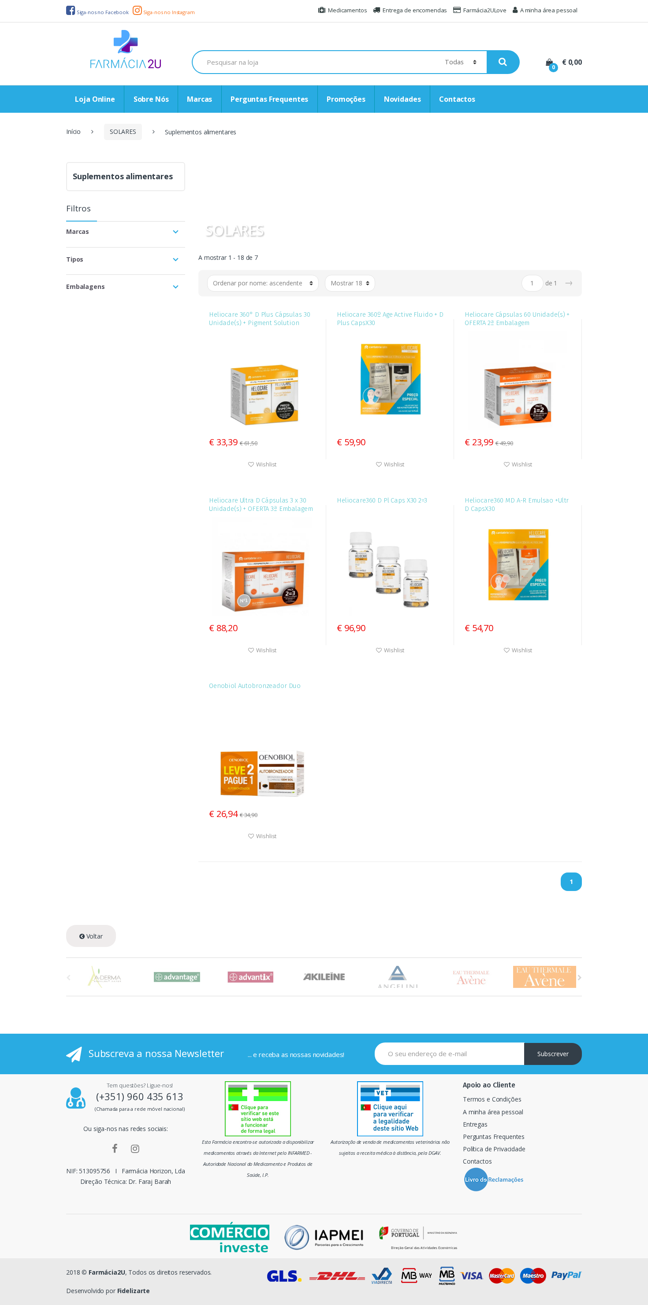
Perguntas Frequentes (269, 99)
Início (73, 131)
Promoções (346, 99)
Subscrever (553, 1054)
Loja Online (95, 99)
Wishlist (266, 464)
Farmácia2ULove (484, 10)
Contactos (457, 99)
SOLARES (123, 131)
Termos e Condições (492, 1099)
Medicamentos (347, 10)
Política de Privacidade (494, 1149)
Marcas (199, 99)
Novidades (402, 99)
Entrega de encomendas (415, 10)
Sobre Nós (151, 99)
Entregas (475, 1124)
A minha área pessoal (548, 10)
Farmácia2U (107, 1272)
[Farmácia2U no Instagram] (135, 1148)
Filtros (78, 209)
